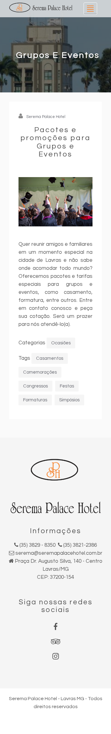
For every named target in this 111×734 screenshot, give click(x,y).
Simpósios (69, 400)
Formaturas (35, 400)
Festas (67, 386)
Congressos (35, 386)
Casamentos (49, 358)
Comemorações (40, 372)
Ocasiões (61, 343)
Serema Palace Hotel (45, 117)
